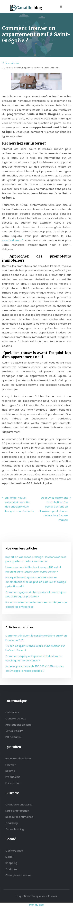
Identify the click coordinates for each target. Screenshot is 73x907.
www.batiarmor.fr (13, 240)
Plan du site (36, 904)
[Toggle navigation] (61, 6)
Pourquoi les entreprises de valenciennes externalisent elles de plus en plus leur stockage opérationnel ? (35, 582)
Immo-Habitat (12, 63)
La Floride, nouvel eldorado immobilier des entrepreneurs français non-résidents (19, 504)
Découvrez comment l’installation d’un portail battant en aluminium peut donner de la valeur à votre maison (53, 509)
